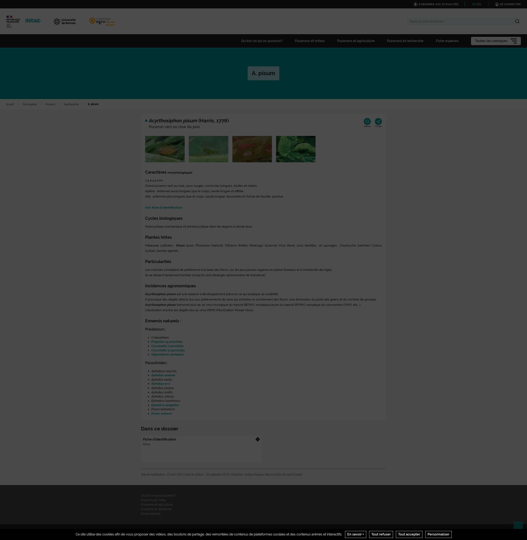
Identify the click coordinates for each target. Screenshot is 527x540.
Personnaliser (438, 534)
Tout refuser (381, 534)
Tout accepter (409, 534)
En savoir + (355, 534)
